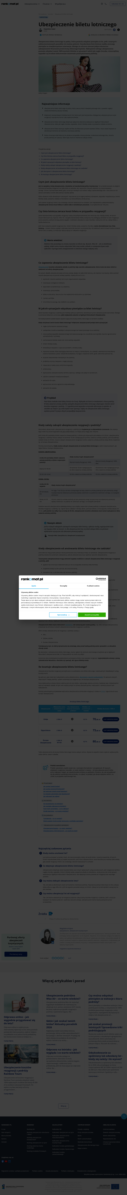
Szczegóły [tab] (63, 586)
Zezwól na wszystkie (92, 615)
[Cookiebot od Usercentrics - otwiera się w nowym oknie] (97, 579)
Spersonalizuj (62, 615)
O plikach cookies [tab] (93, 586)
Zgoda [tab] (34, 586)
